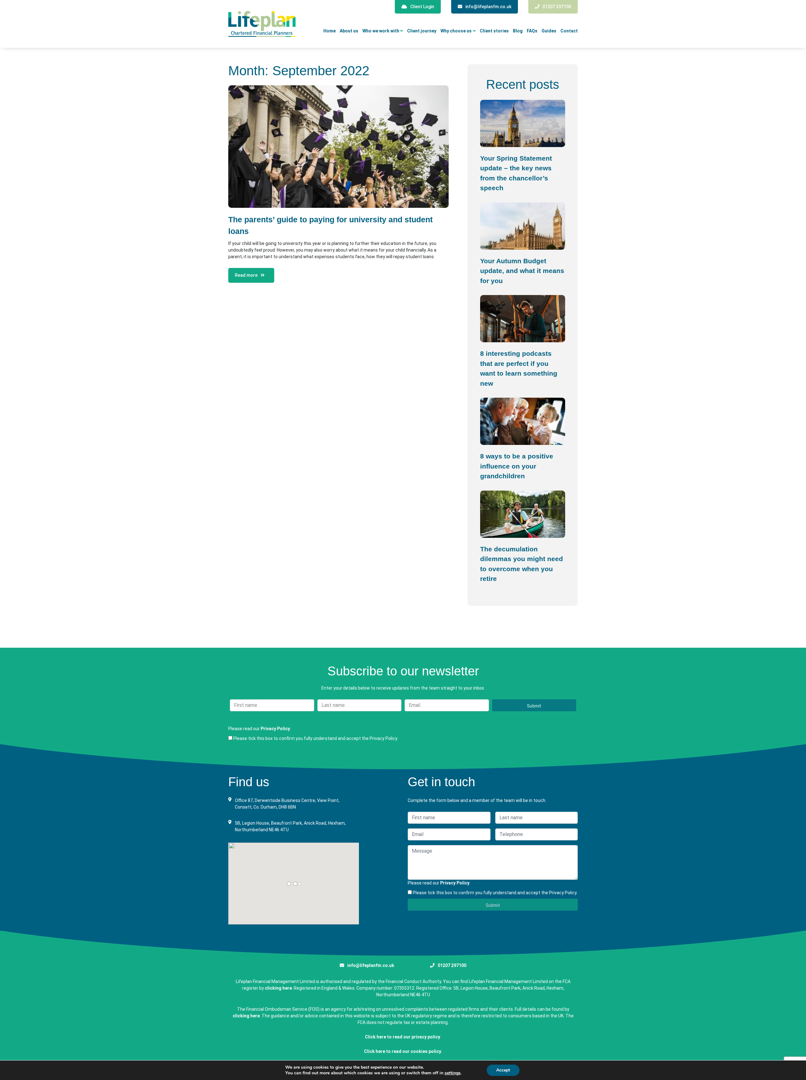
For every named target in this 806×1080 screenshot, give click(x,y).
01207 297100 (556, 6)
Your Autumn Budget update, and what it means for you (522, 270)
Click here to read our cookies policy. (403, 1051)
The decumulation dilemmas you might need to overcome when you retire (521, 564)
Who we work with (380, 31)
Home (329, 31)
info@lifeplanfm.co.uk (488, 6)
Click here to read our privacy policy (402, 1036)
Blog (518, 31)
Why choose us (456, 31)
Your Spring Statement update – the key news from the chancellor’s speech (516, 173)
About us (349, 31)
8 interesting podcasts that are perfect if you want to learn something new (518, 368)
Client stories (494, 31)
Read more (246, 275)
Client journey (421, 31)
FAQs (532, 31)
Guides (549, 31)
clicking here (278, 988)
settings (453, 1073)
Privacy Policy (275, 728)
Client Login (422, 6)
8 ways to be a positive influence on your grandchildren (516, 466)
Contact (569, 31)
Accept (503, 1070)
